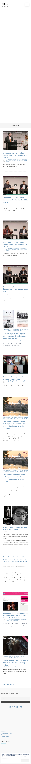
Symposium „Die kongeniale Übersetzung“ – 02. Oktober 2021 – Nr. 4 (15, 155)
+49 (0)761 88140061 (5, 736)
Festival (17, 159)
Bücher (14, 159)
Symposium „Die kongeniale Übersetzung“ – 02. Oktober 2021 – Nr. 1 (15, 289)
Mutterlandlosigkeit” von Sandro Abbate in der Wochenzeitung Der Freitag (15, 663)
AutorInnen (10, 159)
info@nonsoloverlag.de (5, 737)
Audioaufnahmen (12, 619)
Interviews (22, 159)
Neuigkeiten (20, 340)
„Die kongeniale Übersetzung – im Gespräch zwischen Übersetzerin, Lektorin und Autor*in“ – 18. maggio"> (15, 418)
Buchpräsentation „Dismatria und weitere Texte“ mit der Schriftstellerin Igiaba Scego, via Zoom (15, 559)
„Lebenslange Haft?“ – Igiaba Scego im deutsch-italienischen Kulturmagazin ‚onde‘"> (15, 330)
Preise (8, 341)
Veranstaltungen (20, 160)
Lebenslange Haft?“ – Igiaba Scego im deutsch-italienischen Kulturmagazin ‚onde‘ (15, 336)
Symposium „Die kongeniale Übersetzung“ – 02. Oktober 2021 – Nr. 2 (15, 244)
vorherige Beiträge (8, 684)
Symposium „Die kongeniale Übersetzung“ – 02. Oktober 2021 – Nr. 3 (15, 200)
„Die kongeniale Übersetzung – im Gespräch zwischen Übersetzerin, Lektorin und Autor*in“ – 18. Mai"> (15, 471)
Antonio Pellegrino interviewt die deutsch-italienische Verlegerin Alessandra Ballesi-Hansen (15, 616)
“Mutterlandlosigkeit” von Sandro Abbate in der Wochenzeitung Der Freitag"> (16, 657)
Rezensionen (23, 666)
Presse (11, 341)
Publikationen (13, 160)
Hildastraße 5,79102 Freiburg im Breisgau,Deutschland (6, 733)
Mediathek (23, 619)
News (9, 160)
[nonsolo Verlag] (5, 4)
